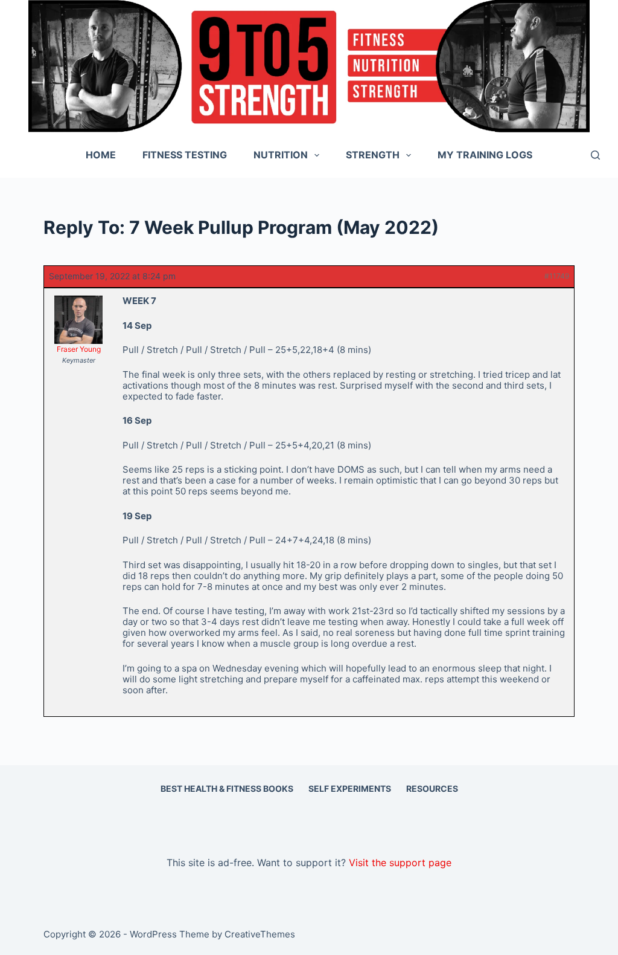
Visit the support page (400, 862)
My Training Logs (485, 155)
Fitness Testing (184, 155)
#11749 (556, 275)
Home (101, 155)
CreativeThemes (260, 934)
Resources (432, 788)
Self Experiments (349, 788)
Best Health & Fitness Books (227, 788)
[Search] (595, 155)
